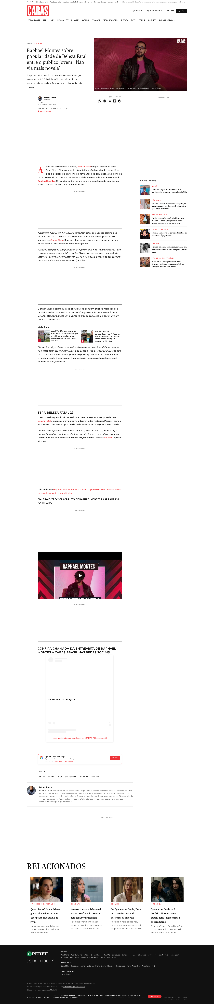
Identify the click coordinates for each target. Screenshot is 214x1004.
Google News (58, 761)
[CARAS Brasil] (38, 10)
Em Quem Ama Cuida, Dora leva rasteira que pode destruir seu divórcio (126, 913)
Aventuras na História (80, 955)
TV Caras (96, 20)
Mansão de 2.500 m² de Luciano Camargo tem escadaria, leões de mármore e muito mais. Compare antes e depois (77, 2)
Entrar (170, 11)
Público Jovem (67, 777)
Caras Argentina (78, 966)
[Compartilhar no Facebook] (105, 101)
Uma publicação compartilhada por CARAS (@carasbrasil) (80, 738)
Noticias (110, 966)
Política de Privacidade (38, 997)
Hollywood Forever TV (146, 955)
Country (152, 20)
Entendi (155, 996)
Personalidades (111, 20)
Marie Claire (100, 966)
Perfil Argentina (134, 966)
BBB (44, 20)
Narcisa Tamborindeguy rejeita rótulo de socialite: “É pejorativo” (169, 234)
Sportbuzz (93, 957)
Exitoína (90, 966)
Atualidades (34, 20)
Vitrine (142, 20)
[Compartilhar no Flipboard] (115, 101)
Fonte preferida (69, 761)
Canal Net (65, 966)
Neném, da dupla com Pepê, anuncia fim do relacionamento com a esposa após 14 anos (169, 249)
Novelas (38, 44)
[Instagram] (29, 961)
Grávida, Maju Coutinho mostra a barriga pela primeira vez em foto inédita (169, 190)
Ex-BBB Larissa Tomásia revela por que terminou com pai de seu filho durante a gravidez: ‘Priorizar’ (169, 206)
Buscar (138, 11)
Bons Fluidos (96, 955)
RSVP (133, 20)
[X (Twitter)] (40, 961)
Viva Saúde (111, 957)
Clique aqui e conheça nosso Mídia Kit (42, 990)
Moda (51, 20)
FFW (133, 955)
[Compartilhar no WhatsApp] (100, 101)
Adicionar (114, 758)
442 (153, 966)
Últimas (85, 20)
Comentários (45, 111)
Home (29, 44)
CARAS (107, 955)
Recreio (84, 957)
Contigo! (125, 955)
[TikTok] (52, 961)
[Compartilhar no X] (110, 101)
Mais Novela (163, 955)
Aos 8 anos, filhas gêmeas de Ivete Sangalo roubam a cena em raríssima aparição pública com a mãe (168, 264)
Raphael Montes (46, 181)
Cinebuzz (116, 955)
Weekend (146, 966)
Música (60, 20)
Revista (124, 20)
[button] (80, 575)
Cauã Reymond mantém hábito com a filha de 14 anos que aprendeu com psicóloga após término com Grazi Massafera (168, 221)
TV (67, 20)
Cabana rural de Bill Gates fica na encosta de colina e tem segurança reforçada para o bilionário (153, 2)
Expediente (65, 974)
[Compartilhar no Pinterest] (120, 101)
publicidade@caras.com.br (74, 987)
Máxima (64, 957)
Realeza (75, 20)
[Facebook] (34, 961)
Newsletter (156, 11)
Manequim (174, 955)
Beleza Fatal (84, 166)
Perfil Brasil (74, 957)
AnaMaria (65, 955)
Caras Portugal (166, 20)
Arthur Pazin (50, 98)
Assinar (181, 11)
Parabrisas (120, 966)
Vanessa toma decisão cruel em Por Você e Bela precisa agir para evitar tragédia (86, 913)
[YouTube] (46, 961)
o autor (108, 437)
